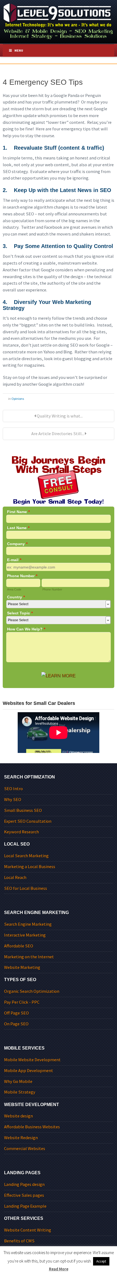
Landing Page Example (25, 1206)
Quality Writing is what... (59, 416)
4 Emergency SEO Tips (43, 82)
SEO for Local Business (25, 888)
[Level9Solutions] (58, 20)
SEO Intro (13, 789)
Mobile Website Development (32, 1060)
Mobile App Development (28, 1070)
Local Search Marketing (26, 856)
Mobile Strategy (19, 1092)
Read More (58, 1268)
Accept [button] (101, 1261)
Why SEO (12, 799)
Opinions (17, 399)
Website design (18, 1116)
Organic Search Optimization (31, 991)
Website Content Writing (27, 1230)
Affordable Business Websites (32, 1127)
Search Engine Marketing (28, 924)
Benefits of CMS (19, 1241)
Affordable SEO (18, 946)
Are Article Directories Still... (57, 433)
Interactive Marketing (25, 935)
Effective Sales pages (24, 1195)
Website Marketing (22, 967)
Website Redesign (21, 1138)
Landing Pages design (24, 1184)
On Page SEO (16, 1024)
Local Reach (15, 877)
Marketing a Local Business (29, 866)
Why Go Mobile (18, 1081)
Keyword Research (21, 832)
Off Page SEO (16, 1013)
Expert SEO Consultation (27, 821)
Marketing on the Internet (29, 957)
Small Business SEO (23, 810)
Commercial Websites (24, 1148)
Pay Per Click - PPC (21, 1002)
